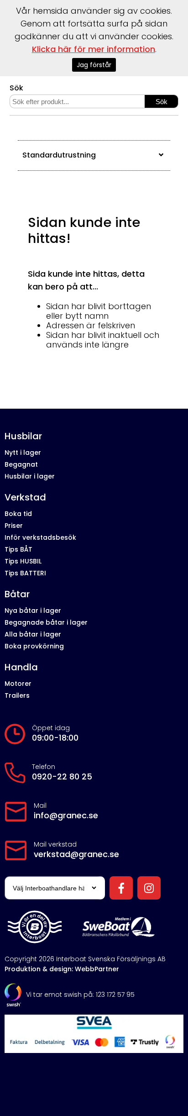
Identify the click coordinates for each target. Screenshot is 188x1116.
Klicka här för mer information (93, 49)
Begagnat (21, 464)
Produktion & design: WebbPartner (62, 969)
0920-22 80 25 (62, 777)
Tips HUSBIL (23, 561)
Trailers (17, 695)
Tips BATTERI (25, 573)
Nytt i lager (23, 452)
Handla (21, 667)
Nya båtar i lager (33, 610)
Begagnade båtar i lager (46, 622)
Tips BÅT (18, 549)
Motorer (18, 683)
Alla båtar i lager (33, 634)
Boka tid (18, 513)
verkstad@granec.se (76, 854)
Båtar (17, 594)
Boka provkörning (34, 646)
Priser (14, 525)
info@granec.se (66, 815)
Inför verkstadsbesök (40, 537)
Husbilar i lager (30, 476)
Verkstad (25, 497)
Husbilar (23, 436)
